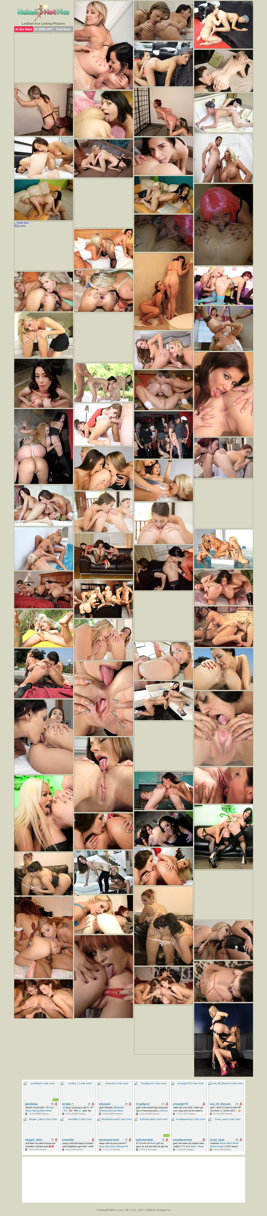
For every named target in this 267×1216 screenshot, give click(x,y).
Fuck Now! (63, 29)
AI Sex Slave (23, 29)
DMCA (150, 1210)
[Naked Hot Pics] (43, 12)
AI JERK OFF (43, 29)
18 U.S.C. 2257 (134, 1210)
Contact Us (163, 1210)
